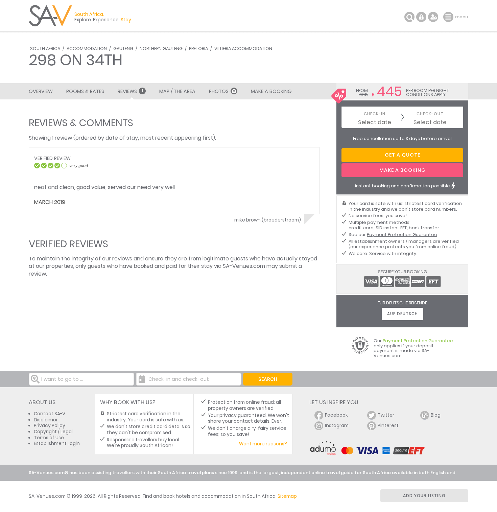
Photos (219, 91)
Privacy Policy (49, 425)
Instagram (337, 425)
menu (449, 17)
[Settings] (433, 17)
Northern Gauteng (161, 48)
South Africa (45, 48)
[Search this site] (409, 17)
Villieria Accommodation (243, 48)
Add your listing (424, 495)
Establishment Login (57, 443)
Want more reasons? (263, 444)
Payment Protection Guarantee (402, 234)
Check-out (430, 114)
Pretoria (198, 48)
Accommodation (87, 48)
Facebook (336, 415)
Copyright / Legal (53, 431)
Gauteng (123, 48)
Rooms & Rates (85, 91)
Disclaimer (46, 420)
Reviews (130, 91)
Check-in (374, 114)
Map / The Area (177, 91)
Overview (41, 91)
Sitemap (287, 496)
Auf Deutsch (402, 314)
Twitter (386, 415)
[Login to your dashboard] (421, 17)
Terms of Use (49, 438)
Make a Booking (271, 91)
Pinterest (388, 425)
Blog (436, 415)
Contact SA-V (49, 414)
